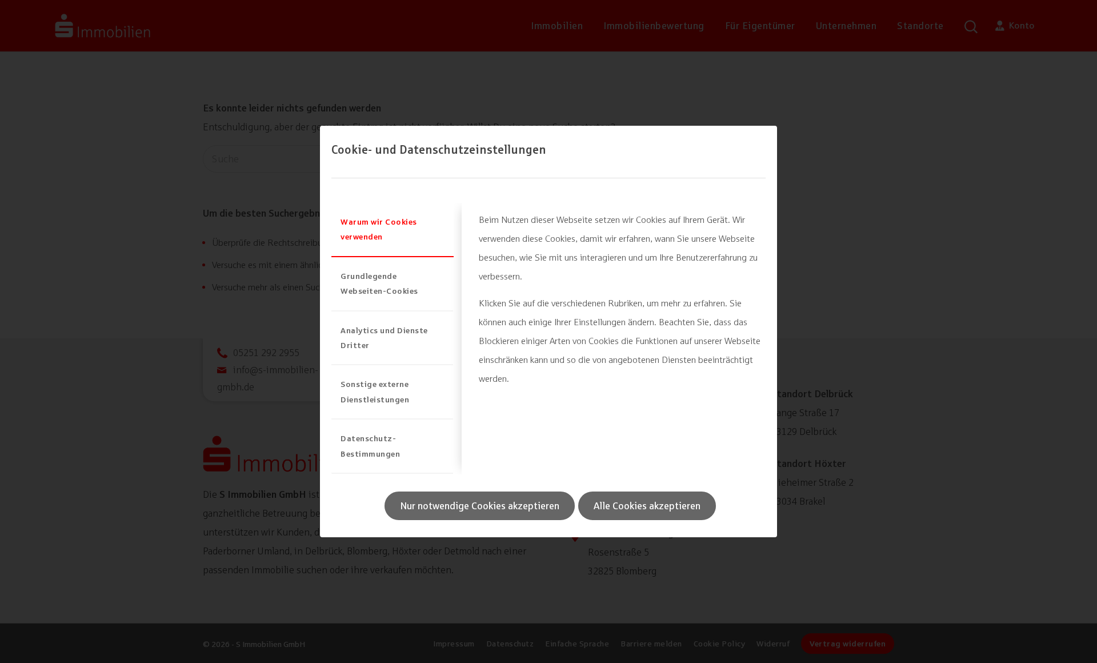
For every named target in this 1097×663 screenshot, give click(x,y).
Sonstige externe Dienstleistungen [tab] (375, 391)
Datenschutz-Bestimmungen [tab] (370, 445)
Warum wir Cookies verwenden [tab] (379, 229)
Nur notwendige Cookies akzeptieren (479, 506)
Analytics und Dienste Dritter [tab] (384, 337)
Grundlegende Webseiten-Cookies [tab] (379, 283)
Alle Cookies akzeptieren (647, 506)
